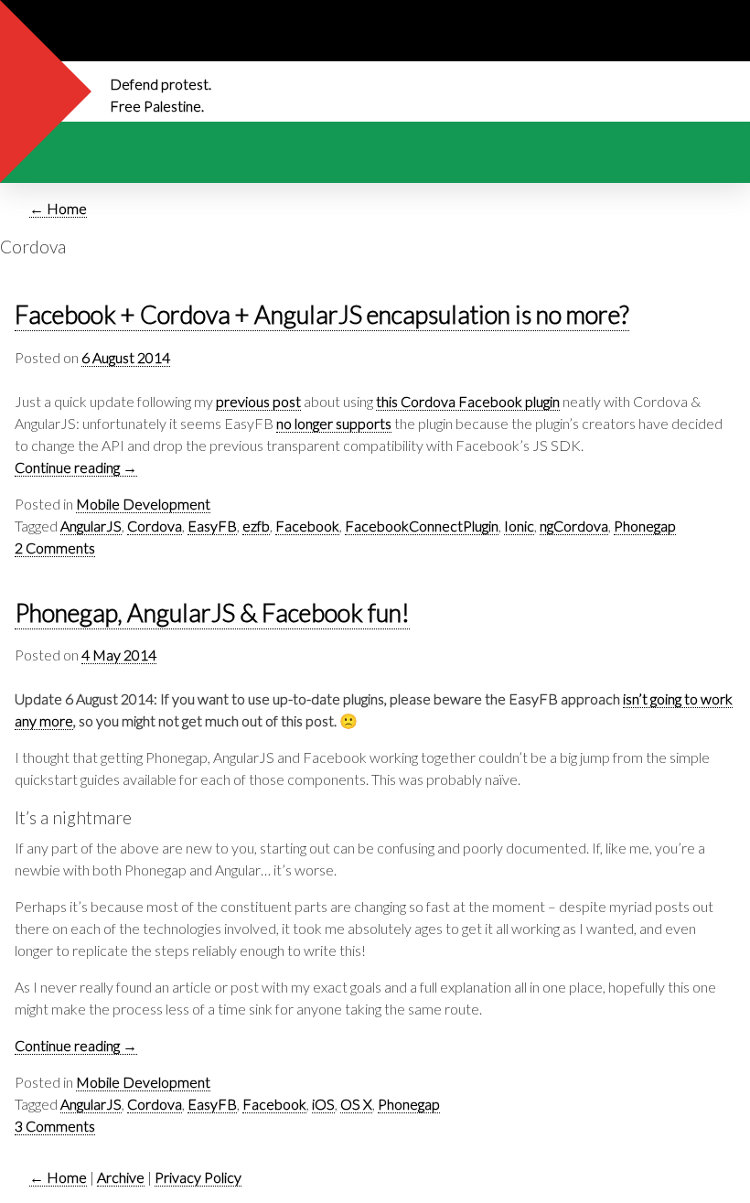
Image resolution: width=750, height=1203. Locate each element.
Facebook (307, 525)
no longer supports (333, 423)
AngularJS (91, 525)
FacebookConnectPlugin (421, 525)
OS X (356, 1103)
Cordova (154, 525)
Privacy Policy (198, 1177)
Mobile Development (143, 503)
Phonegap (645, 525)
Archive (121, 1177)
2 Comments (55, 547)
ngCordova (574, 525)
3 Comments (55, 1125)
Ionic (519, 525)
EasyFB (212, 525)
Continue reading (76, 467)
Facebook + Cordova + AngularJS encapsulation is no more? (322, 315)
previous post (258, 401)
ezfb (256, 525)
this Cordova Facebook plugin (468, 401)
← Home (58, 208)
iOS (323, 1103)
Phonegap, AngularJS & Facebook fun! (212, 613)
